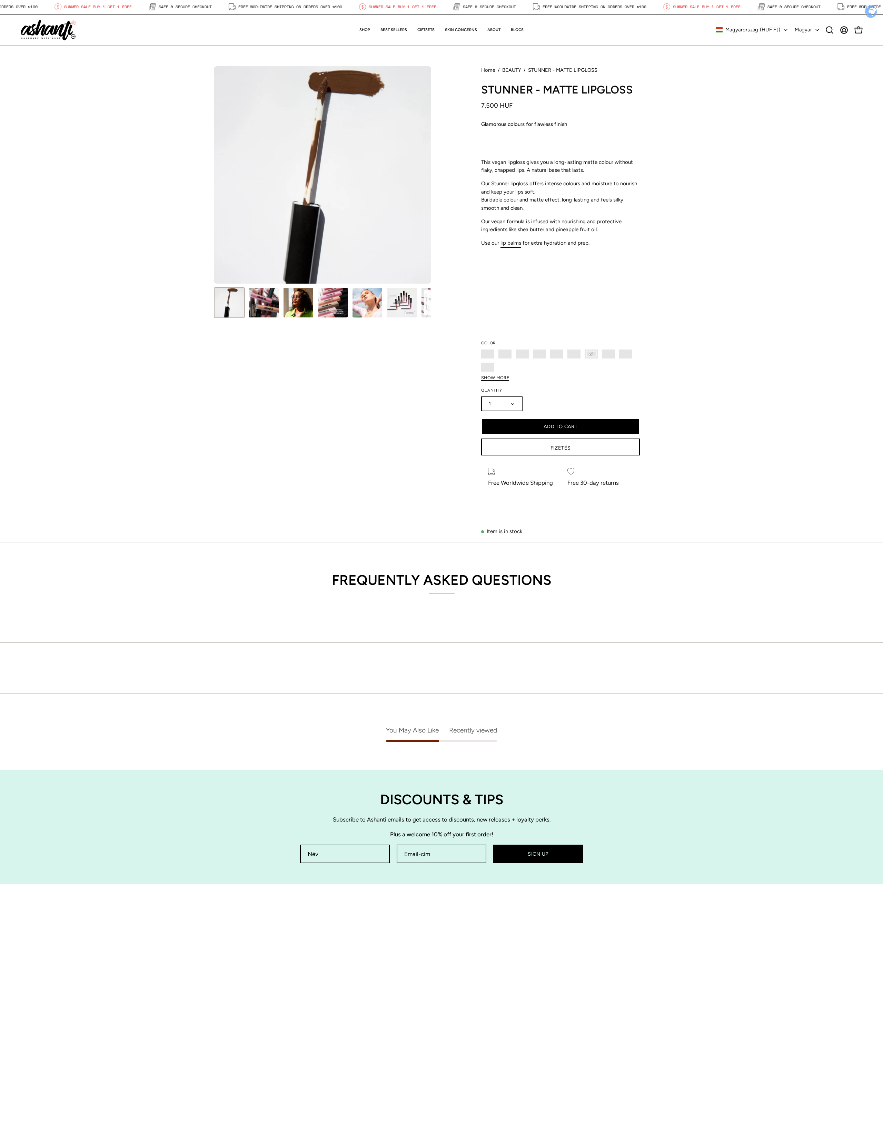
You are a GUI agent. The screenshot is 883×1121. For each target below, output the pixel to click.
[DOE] (591, 354)
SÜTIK (456, 1029)
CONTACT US (349, 1029)
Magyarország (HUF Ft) (752, 30)
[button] (426, 30)
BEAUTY (511, 70)
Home (488, 70)
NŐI (336, 994)
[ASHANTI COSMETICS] (48, 30)
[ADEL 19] (487, 354)
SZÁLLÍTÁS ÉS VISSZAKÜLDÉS (488, 994)
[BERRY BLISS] (522, 354)
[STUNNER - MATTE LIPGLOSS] (229, 302)
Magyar (803, 30)
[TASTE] (487, 367)
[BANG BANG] (505, 354)
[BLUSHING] (539, 354)
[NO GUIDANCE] (625, 354)
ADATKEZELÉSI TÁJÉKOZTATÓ (489, 1017)
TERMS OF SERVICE (475, 1053)
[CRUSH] (574, 354)
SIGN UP (538, 854)
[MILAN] (608, 354)
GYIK (455, 1006)
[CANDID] (556, 354)
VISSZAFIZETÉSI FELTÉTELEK (487, 1041)
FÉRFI (338, 1006)
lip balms (510, 243)
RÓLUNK (343, 1017)
